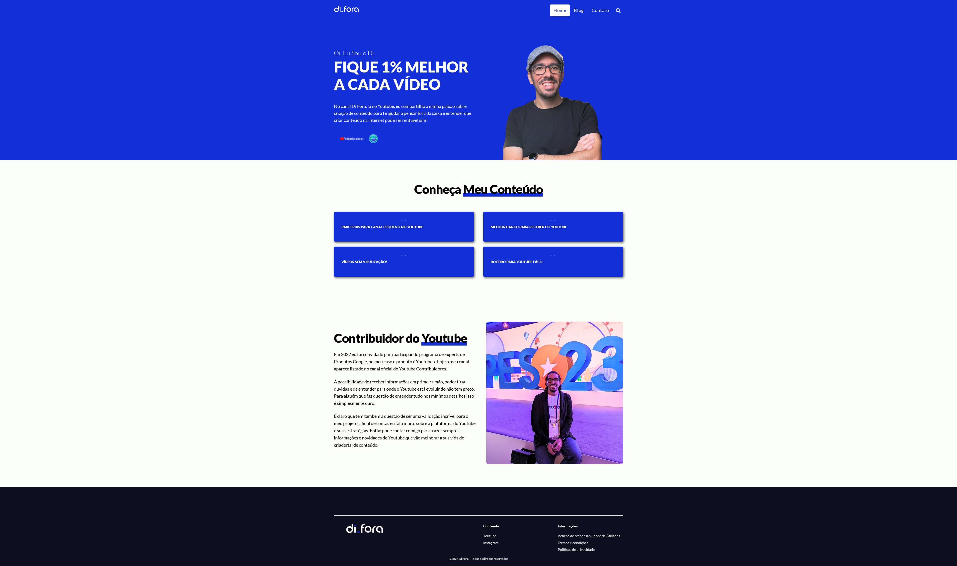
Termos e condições (573, 543)
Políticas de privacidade (576, 549)
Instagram (491, 543)
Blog (579, 10)
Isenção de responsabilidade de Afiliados (589, 536)
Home (560, 10)
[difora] (346, 10)
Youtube (489, 536)
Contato (600, 10)
